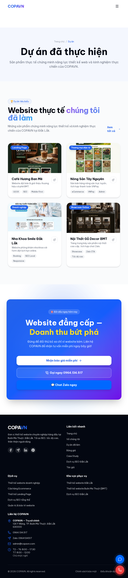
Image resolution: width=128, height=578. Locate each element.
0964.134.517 (20, 532)
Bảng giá (71, 450)
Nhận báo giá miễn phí (61, 360)
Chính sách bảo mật (86, 571)
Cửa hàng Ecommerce (19, 488)
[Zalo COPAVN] (18, 450)
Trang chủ (59, 41)
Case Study (72, 456)
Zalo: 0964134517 (22, 538)
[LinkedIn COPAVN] (25, 450)
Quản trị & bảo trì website (21, 505)
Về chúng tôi (73, 439)
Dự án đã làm (73, 444)
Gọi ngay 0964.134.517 (66, 372)
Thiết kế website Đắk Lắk (79, 483)
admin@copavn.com (24, 543)
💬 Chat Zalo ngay (64, 385)
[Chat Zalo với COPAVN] (120, 559)
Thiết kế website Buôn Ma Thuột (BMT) (86, 488)
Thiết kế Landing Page (19, 494)
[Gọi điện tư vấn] (120, 569)
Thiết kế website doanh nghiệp (24, 483)
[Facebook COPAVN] (10, 450)
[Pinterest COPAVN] (33, 450)
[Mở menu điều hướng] (117, 6)
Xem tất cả (111, 129)
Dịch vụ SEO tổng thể (19, 499)
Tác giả (70, 467)
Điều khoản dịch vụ (110, 571)
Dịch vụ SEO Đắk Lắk (77, 461)
